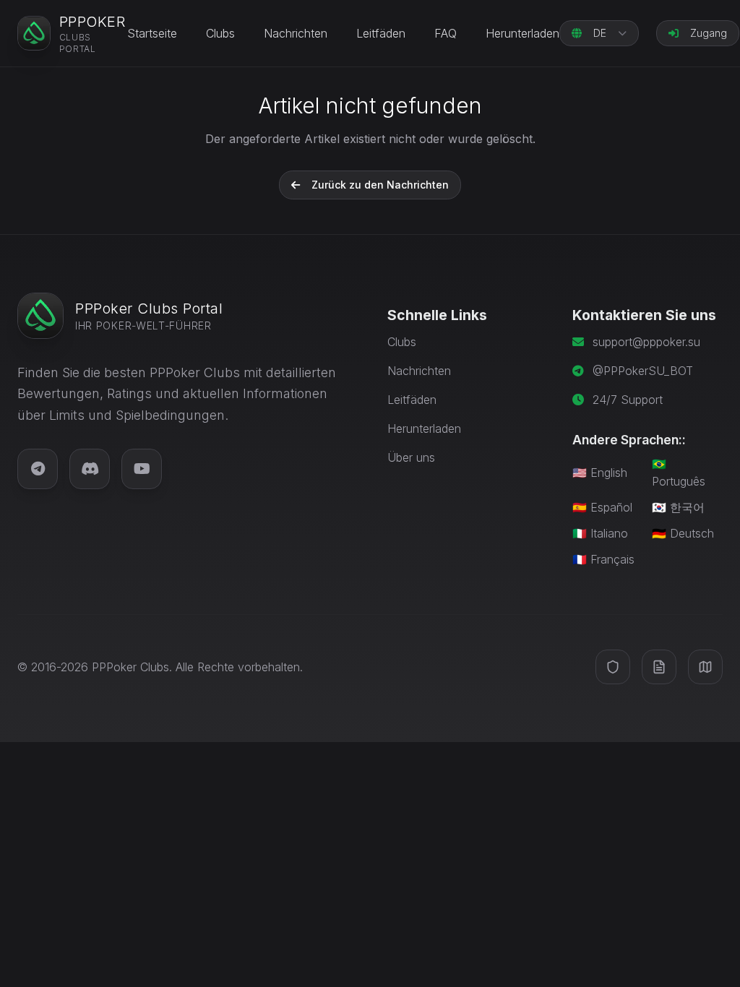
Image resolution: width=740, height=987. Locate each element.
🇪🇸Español (602, 507)
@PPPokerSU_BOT (643, 370)
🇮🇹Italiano (600, 533)
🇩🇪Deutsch (683, 533)
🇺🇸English (599, 472)
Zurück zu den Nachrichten (380, 184)
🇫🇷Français (603, 559)
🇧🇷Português (678, 472)
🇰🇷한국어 (678, 507)
